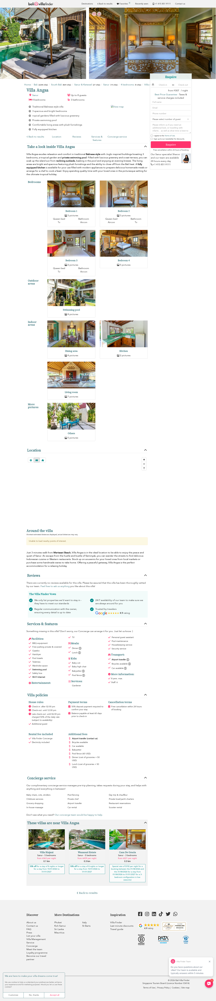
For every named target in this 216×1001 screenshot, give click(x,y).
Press (29, 932)
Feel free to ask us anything (55, 586)
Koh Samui (60, 925)
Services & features (97, 138)
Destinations (87, 3)
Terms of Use (170, 136)
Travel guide (116, 929)
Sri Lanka (59, 929)
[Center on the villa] (43, 459)
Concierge (32, 946)
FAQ (28, 929)
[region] (87, 490)
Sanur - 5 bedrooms (46, 855)
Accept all (54, 995)
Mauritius (59, 932)
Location (56, 136)
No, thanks (34, 995)
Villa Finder (116, 922)
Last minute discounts (121, 925)
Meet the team (34, 949)
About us (31, 922)
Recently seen (141, 3)
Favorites (124, 3)
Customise (13, 995)
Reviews (76, 136)
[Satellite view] (31, 459)
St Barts (86, 925)
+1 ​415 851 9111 (163, 3)
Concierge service (117, 136)
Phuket (58, 922)
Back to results (105, 3)
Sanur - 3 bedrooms (127, 855)
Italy (84, 922)
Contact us (180, 3)
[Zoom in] (144, 459)
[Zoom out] (144, 464)
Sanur (35, 95)
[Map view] (37, 459)
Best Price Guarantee (166, 94)
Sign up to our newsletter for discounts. (169, 139)
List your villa (33, 935)
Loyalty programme (36, 952)
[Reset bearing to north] (144, 468)
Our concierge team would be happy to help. (79, 815)
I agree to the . (164, 136)
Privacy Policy (163, 987)
